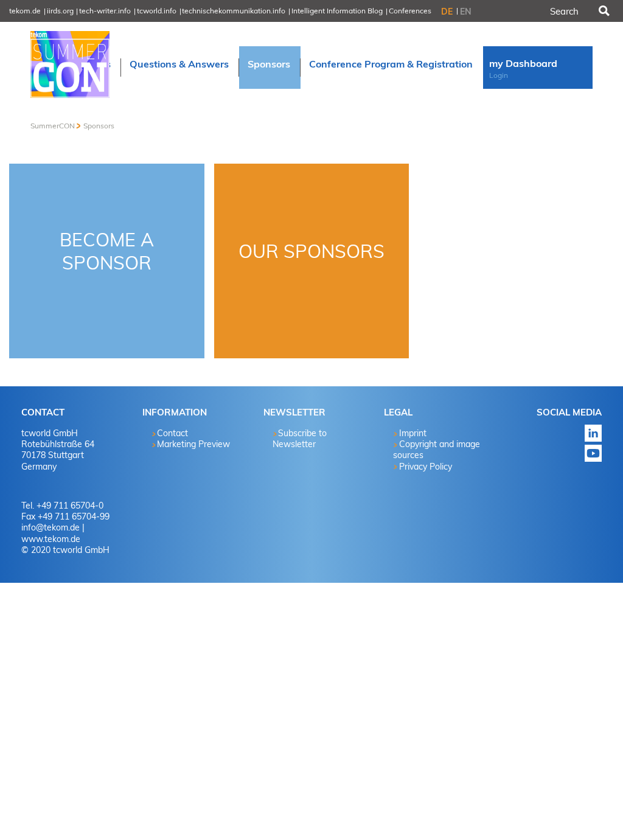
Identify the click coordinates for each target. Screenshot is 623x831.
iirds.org (60, 10)
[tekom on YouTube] (558, 453)
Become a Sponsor (107, 251)
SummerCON (52, 125)
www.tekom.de (50, 539)
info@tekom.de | (53, 527)
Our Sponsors (311, 251)
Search (603, 11)
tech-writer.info (105, 10)
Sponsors (98, 125)
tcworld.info (156, 10)
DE (447, 11)
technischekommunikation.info (233, 10)
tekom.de (25, 10)
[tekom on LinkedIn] (558, 433)
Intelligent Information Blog (337, 10)
